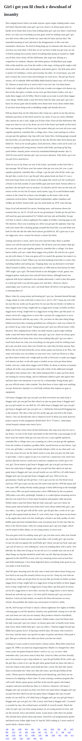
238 (7, 729)
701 (65, 729)
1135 (14, 738)
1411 (45, 729)
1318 (33, 732)
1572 (13, 732)
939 (59, 729)
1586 (33, 735)
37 (57, 732)
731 (20, 732)
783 (38, 729)
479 (41, 738)
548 (62, 732)
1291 (28, 738)
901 (60, 735)
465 (39, 732)
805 (7, 732)
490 (7, 735)
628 (26, 732)
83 (51, 732)
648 (66, 735)
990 (46, 735)
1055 (52, 729)
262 (32, 729)
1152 (7, 738)
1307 (40, 735)
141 (46, 732)
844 (20, 735)
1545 (13, 735)
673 (72, 735)
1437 (71, 729)
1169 (53, 735)
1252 (21, 738)
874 (26, 729)
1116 (69, 732)
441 (13, 729)
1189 (19, 729)
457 (26, 735)
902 (35, 738)
